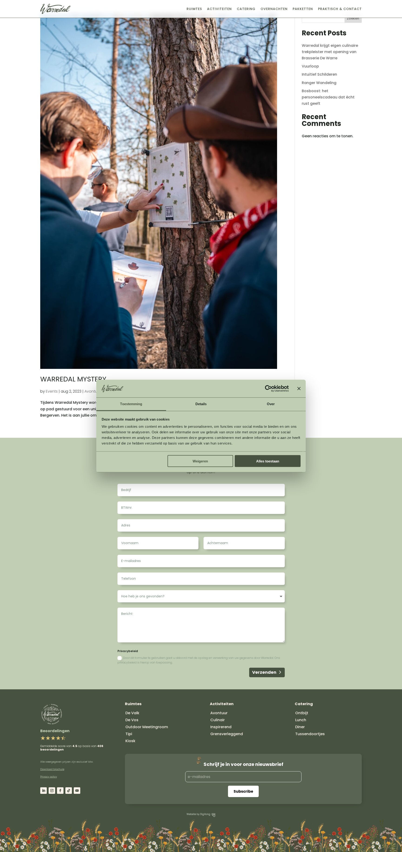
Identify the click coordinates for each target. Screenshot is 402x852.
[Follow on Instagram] (52, 790)
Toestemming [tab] (131, 404)
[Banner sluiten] (299, 388)
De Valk (132, 713)
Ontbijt (301, 713)
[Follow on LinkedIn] (43, 790)
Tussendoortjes (310, 734)
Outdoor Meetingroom (146, 727)
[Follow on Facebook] (60, 790)
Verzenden (264, 672)
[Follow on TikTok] (68, 790)
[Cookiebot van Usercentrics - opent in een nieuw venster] (268, 388)
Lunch (300, 720)
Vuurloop (310, 66)
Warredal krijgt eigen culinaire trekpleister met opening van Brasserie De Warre (330, 52)
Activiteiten (219, 9)
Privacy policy (48, 776)
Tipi (128, 734)
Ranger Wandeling (319, 82)
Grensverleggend (226, 734)
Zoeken (353, 18)
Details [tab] (201, 404)
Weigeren (200, 461)
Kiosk (130, 741)
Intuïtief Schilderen (319, 74)
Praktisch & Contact (340, 9)
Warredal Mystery (73, 379)
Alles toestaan (267, 461)
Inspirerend (220, 727)
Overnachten (274, 9)
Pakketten (303, 9)
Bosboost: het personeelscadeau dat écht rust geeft (328, 97)
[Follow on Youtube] (77, 790)
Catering (246, 9)
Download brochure (52, 769)
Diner (300, 727)
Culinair (217, 720)
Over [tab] (271, 404)
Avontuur (92, 391)
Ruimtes (194, 9)
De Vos (131, 720)
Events (52, 391)
